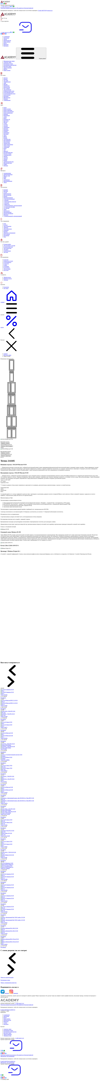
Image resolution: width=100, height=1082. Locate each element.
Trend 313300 (4, 857)
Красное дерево (7, 153)
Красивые (6, 96)
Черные (5, 156)
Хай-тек (6, 77)
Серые (5, 116)
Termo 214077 (4, 727)
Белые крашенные (8, 112)
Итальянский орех (8, 152)
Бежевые (6, 114)
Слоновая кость (7, 155)
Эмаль (5, 182)
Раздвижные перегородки (10, 1031)
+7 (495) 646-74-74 (5, 6)
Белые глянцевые (8, 110)
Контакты (6, 1024)
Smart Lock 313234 (5, 814)
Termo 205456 (4, 738)
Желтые (5, 122)
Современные (7, 100)
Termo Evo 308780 (5, 868)
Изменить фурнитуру (6, 455)
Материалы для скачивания (7, 1056)
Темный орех (7, 143)
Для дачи (6, 252)
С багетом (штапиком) (9, 199)
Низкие (5, 196)
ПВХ (5, 178)
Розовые (6, 131)
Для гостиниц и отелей (9, 245)
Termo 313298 (4, 716)
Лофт (5, 83)
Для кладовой (7, 269)
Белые (5, 107)
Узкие (5, 209)
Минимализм (7, 97)
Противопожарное (8, 197)
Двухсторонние (7, 226)
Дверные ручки (7, 1035)
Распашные (6, 235)
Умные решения (8, 1034)
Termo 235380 (4, 879)
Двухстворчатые (8, 229)
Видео (5, 1017)
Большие (6, 189)
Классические (7, 95)
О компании (7, 1015)
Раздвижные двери (8, 1030)
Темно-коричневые (8, 144)
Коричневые (7, 115)
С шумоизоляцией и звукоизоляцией (13, 216)
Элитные (6, 280)
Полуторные (7, 234)
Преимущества (7, 1020)
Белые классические (9, 111)
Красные (6, 128)
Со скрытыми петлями (9, 207)
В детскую (6, 263)
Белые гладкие (7, 109)
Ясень (5, 148)
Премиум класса (8, 278)
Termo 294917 (4, 770)
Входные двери (7, 355)
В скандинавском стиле (9, 93)
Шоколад (6, 151)
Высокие (6, 191)
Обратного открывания (9, 232)
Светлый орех (7, 139)
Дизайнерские (7, 81)
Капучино (6, 120)
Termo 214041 (4, 846)
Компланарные (7, 193)
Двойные (6, 227)
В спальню (6, 266)
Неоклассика (7, 87)
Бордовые (6, 134)
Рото (5, 236)
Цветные (6, 165)
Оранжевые (6, 127)
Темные (5, 159)
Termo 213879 (4, 803)
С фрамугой (7, 204)
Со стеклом (6, 208)
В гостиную (7, 267)
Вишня (5, 160)
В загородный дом (8, 247)
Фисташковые (7, 140)
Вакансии (6, 1021)
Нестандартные (7, 195)
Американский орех (9, 161)
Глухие (5, 192)
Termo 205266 (4, 890)
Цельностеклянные (8, 213)
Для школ (6, 249)
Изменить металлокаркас (6, 446)
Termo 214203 (4, 792)
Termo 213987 (4, 705)
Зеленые (6, 126)
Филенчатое (7, 210)
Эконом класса (7, 277)
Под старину (7, 88)
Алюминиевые (7, 173)
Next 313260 (4, 749)
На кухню (6, 270)
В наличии (6, 287)
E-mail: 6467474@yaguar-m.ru (45, 10)
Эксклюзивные (7, 89)
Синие (5, 123)
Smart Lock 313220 (5, 835)
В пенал (6, 225)
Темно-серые (7, 145)
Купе (5, 223)
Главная (5, 353)
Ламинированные (8, 174)
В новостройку (7, 244)
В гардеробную (7, 262)
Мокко (5, 136)
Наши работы (7, 1018)
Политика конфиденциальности (9, 8)
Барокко (6, 79)
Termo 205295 (4, 694)
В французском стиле (9, 91)
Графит (5, 164)
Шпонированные (8, 181)
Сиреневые (6, 147)
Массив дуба (7, 175)
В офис (5, 265)
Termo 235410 (4, 901)
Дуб (4, 149)
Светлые (6, 157)
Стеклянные (7, 179)
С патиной (6, 203)
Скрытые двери (7, 1029)
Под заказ (6, 288)
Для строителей (7, 248)
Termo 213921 (4, 922)
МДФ (5, 177)
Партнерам (6, 1016)
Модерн (5, 84)
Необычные (6, 85)
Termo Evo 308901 (5, 760)
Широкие (6, 214)
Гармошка (6, 230)
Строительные (7, 251)
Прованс (6, 99)
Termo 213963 (4, 825)
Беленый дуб (7, 119)
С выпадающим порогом (10, 201)
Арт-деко (6, 80)
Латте (5, 135)
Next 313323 (4, 781)
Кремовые (6, 130)
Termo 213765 (4, 933)
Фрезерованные (7, 212)
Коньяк (5, 138)
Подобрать (3, 697)
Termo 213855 (4, 944)
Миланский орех (8, 163)
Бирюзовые (6, 132)
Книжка (6, 231)
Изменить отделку (5, 443)
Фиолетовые (7, 142)
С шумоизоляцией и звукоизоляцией (13, 205)
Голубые (6, 124)
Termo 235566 (4, 911)
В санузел (6, 259)
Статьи (5, 1022)
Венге (5, 118)
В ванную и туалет (8, 261)
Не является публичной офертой (25, 8)
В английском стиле (9, 92)
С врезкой (6, 200)
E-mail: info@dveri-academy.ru (8, 1009)
